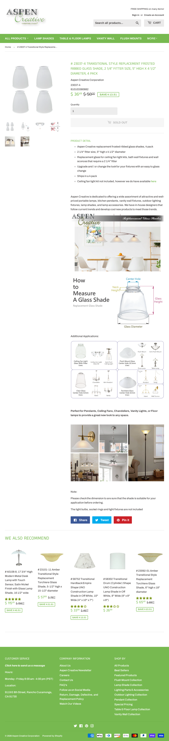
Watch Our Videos (70, 703)
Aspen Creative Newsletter (75, 670)
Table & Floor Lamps (75, 38)
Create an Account (154, 15)
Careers (64, 675)
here (153, 181)
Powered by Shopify (52, 736)
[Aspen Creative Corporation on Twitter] (75, 726)
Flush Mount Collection (128, 680)
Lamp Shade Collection (128, 685)
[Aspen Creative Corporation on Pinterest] (86, 726)
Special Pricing (123, 704)
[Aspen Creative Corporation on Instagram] (92, 726)
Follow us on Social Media (75, 689)
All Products (121, 665)
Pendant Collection (125, 699)
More (151, 38)
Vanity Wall (106, 38)
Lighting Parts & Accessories (131, 689)
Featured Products (125, 675)
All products (16, 38)
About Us (65, 665)
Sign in (135, 15)
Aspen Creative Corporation (25, 736)
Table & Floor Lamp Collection (132, 709)
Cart (156, 22)
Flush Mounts (131, 38)
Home (8, 47)
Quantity (75, 104)
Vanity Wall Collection (127, 714)
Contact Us (66, 680)
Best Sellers (121, 670)
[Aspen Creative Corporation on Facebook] (81, 726)
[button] (13, 599)
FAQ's (63, 685)
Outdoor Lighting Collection (130, 694)
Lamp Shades (44, 38)
